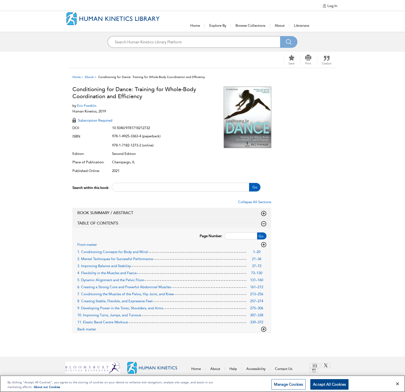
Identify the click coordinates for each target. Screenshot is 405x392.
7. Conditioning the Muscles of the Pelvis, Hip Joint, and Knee (125, 294)
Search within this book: (90, 188)
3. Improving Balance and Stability (104, 266)
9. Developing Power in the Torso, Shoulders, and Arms (120, 308)
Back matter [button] (86, 329)
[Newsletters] (314, 365)
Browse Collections (250, 25)
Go (254, 187)
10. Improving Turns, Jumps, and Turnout (109, 315)
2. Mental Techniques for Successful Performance (115, 259)
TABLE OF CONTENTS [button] (97, 223)
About (280, 25)
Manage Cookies (288, 384)
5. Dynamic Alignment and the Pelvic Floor (110, 280)
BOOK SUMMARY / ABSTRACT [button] (105, 212)
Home (195, 25)
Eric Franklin (86, 106)
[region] (202, 383)
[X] (325, 365)
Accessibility (256, 369)
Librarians (301, 25)
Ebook (89, 77)
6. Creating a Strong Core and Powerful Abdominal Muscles (124, 287)
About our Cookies (47, 387)
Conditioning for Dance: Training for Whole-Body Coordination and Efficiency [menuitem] (151, 77)
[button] (308, 60)
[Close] (397, 384)
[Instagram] (314, 370)
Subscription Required (94, 120)
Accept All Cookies (329, 384)
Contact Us (283, 369)
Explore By (217, 25)
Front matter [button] (87, 245)
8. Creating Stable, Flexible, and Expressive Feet (115, 301)
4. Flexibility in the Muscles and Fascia (107, 273)
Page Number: (211, 236)
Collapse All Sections (254, 202)
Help (233, 369)
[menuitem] (315, 365)
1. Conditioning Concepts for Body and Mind (112, 252)
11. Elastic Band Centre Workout (102, 322)
